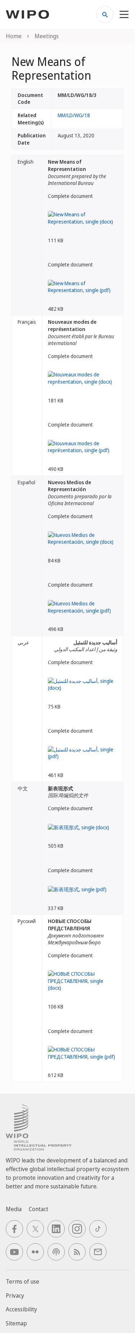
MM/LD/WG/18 (74, 115)
